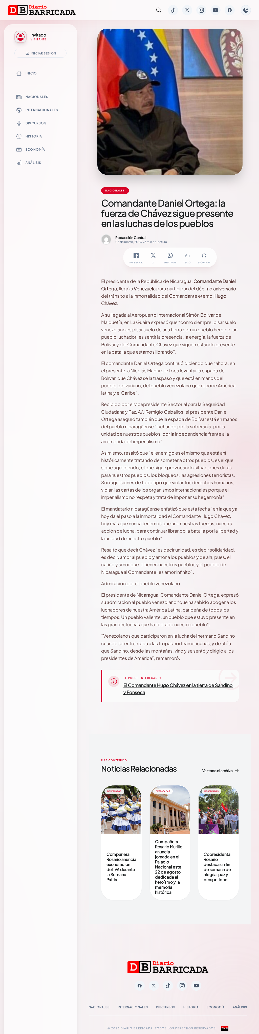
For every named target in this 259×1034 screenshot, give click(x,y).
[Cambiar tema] (246, 10)
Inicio (31, 73)
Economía (35, 149)
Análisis (33, 163)
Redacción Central (130, 237)
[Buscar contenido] (159, 10)
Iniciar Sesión (43, 53)
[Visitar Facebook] (230, 10)
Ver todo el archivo (217, 770)
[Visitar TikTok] (173, 10)
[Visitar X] (187, 10)
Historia (34, 136)
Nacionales (37, 97)
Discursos (36, 123)
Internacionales (42, 110)
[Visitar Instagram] (201, 10)
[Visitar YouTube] (215, 10)
